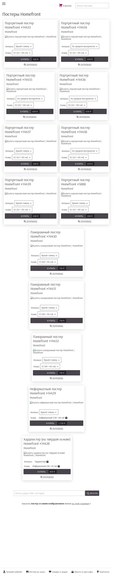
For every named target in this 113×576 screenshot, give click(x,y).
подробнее (31, 64)
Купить (30, 59)
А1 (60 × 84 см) (46, 261)
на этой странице (80, 503)
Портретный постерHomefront (19, 27)
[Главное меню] (3, 3)
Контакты (104, 571)
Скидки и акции (60, 571)
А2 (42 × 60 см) (20, 52)
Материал (17, 46)
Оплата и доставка (83, 571)
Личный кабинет (14, 571)
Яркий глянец (22, 46)
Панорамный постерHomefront (45, 236)
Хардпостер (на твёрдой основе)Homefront (47, 443)
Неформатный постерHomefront (46, 393)
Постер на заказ (37, 571)
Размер (16, 52)
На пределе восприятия (83, 46)
